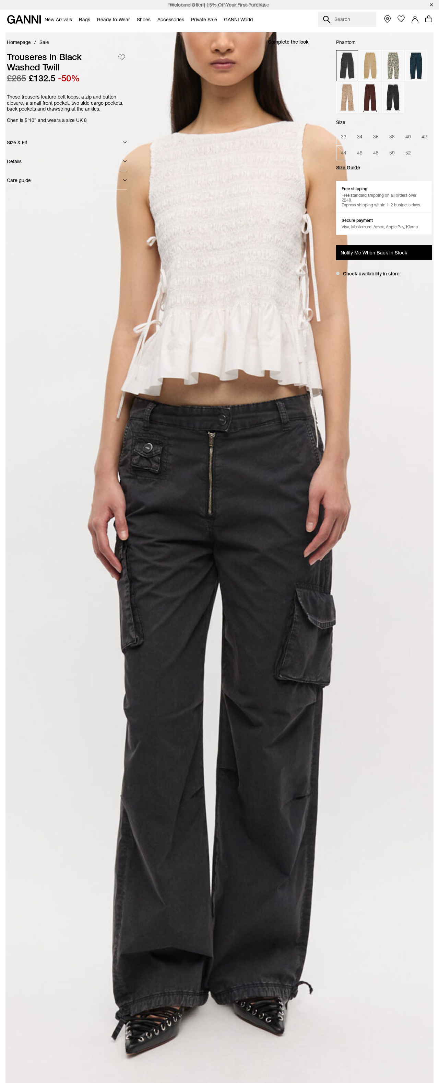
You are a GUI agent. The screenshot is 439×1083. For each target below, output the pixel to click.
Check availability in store (371, 274)
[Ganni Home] (24, 19)
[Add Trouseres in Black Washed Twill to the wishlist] (122, 57)
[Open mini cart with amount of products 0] (429, 19)
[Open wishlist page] (401, 19)
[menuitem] (58, 19)
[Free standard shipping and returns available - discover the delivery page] (219, 5)
